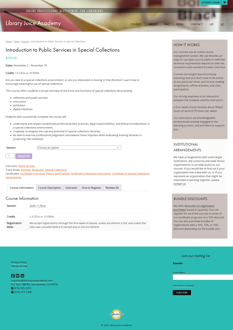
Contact (197, 24)
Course (25, 41)
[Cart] (224, 2)
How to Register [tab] (91, 187)
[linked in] (22, 276)
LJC (222, 24)
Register (24, 156)
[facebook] (13, 276)
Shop (16, 41)
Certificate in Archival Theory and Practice (44, 173)
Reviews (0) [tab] (112, 187)
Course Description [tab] (49, 187)
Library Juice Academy (33, 23)
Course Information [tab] (22, 187)
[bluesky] (17, 276)
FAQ (167, 24)
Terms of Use (19, 266)
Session (11, 147)
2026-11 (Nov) (37, 206)
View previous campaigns (184, 285)
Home (9, 41)
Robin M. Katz (27, 166)
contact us (180, 184)
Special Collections (56, 170)
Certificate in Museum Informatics (91, 173)
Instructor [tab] (71, 187)
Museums (38, 170)
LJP (212, 24)
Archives (26, 170)
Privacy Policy (19, 262)
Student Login (210, 2)
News (180, 24)
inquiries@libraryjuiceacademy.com (31, 280)
